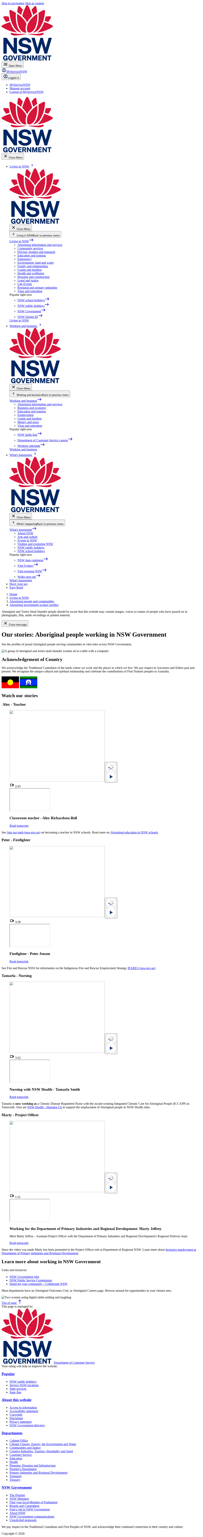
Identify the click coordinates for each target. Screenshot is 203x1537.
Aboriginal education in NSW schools (134, 832)
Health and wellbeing (30, 273)
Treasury (15, 1479)
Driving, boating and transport (36, 252)
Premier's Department (23, 1469)
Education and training (31, 255)
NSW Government (17, 1487)
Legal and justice (28, 280)
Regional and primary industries (37, 287)
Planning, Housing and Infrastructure (33, 1465)
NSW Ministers (19, 1498)
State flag (15, 1392)
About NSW (25, 533)
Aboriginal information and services (39, 245)
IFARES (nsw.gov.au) (141, 968)
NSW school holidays (31, 551)
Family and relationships (32, 266)
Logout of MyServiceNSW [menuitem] (27, 92)
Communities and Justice (25, 1447)
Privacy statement (21, 1421)
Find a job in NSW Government (30, 1509)
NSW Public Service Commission (31, 1280)
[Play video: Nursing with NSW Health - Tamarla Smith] (111, 1043)
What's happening (23, 529)
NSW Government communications (32, 1516)
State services (18, 1388)
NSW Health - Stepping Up (44, 1107)
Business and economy (31, 408)
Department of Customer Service (74, 1362)
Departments (12, 1433)
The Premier (17, 1495)
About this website (16, 1400)
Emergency (24, 259)
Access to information (23, 1407)
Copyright (16, 1414)
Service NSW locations (24, 1385)
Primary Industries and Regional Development (38, 1472)
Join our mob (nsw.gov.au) (23, 832)
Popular (8, 1374)
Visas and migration (29, 291)
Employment (25, 415)
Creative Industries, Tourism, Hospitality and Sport (41, 1451)
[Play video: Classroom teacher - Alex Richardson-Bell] (111, 772)
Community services (30, 248)
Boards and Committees (24, 1506)
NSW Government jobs (24, 1276)
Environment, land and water (35, 262)
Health (14, 1462)
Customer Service (21, 1454)
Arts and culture (27, 537)
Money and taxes (28, 422)
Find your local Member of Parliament (33, 1502)
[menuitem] (20, 84)
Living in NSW (22, 241)
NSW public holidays (30, 547)
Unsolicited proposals (23, 1520)
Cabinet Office (19, 1440)
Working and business (26, 400)
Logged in (13, 77)
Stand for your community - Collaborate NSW (38, 1284)
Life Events (24, 284)
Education (16, 1458)
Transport (15, 1476)
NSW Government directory (27, 1425)
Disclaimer (16, 1418)
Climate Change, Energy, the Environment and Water (43, 1444)
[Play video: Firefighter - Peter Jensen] (111, 908)
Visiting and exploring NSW (35, 544)
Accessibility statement (24, 1411)
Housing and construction (33, 277)
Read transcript (19, 825)
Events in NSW (27, 540)
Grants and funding (29, 269)
